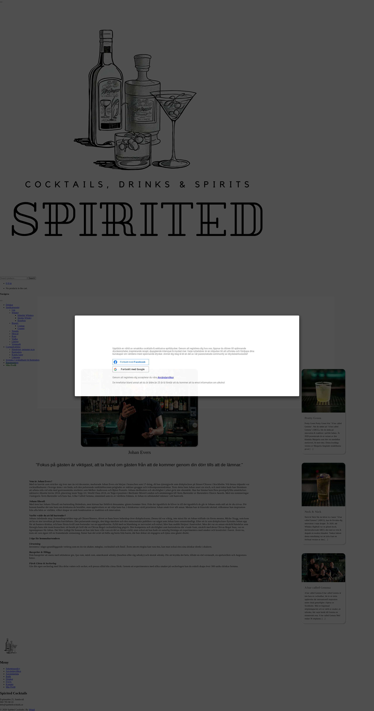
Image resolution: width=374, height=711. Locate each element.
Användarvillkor (166, 377)
